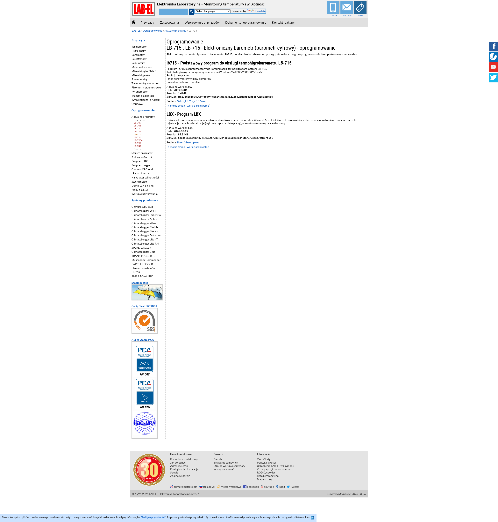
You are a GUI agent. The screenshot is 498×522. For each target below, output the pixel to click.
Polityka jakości (266, 462)
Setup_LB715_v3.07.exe (191, 101)
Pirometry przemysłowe (146, 87)
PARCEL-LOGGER (142, 264)
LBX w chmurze (141, 173)
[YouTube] (493, 69)
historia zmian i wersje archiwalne (188, 105)
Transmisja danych (143, 95)
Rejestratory (139, 58)
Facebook (253, 486)
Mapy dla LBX (140, 189)
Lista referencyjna (268, 475)
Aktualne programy (143, 116)
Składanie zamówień (226, 462)
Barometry (138, 54)
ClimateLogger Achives (145, 219)
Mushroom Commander (146, 259)
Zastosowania (169, 22)
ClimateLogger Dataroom (147, 235)
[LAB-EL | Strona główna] (143, 15)
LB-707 (137, 122)
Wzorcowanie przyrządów (202, 22)
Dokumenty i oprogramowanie (245, 22)
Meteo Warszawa (231, 486)
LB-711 (137, 131)
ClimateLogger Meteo (145, 231)
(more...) (140, 120)
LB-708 (137, 125)
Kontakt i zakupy (283, 22)
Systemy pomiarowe (145, 200)
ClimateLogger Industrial (146, 214)
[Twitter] (493, 80)
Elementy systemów (143, 268)
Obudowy (137, 103)
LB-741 (137, 146)
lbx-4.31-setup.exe (188, 142)
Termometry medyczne (145, 83)
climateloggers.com (185, 486)
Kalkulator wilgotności (145, 177)
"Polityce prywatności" (153, 517)
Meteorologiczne (142, 67)
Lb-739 (136, 272)
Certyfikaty (263, 459)
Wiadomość (347, 15)
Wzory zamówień (224, 469)
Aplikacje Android (142, 157)
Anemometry (139, 79)
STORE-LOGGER (141, 247)
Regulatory (138, 62)
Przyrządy (147, 22)
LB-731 (137, 143)
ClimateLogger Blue (143, 251)
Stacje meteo (139, 181)
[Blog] (493, 59)
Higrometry (139, 50)
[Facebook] (493, 49)
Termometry (139, 46)
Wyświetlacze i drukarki (146, 99)
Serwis (174, 472)
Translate (260, 11)
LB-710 (137, 128)
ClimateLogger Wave (144, 223)
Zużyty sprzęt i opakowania (273, 469)
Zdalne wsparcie (180, 475)
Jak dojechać (178, 462)
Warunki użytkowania (145, 193)
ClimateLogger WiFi (144, 210)
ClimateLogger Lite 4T (145, 239)
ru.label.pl (209, 486)
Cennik (361, 15)
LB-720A (138, 140)
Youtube (269, 486)
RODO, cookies (266, 472)
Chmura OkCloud (142, 169)
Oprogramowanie (143, 110)
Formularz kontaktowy (184, 459)
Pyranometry (139, 91)
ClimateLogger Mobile (145, 227)
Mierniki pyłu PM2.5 (144, 71)
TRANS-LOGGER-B (143, 255)
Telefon (334, 15)
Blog (282, 486)
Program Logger (141, 165)
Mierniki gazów (141, 75)
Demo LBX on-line (142, 185)
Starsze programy (142, 153)
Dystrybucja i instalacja (184, 469)
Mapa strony (264, 479)
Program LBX (140, 161)
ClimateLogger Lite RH (145, 243)
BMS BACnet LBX (142, 276)
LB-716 (137, 137)
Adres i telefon (179, 465)
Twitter (294, 486)
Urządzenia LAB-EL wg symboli (275, 465)
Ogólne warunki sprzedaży (229, 465)
